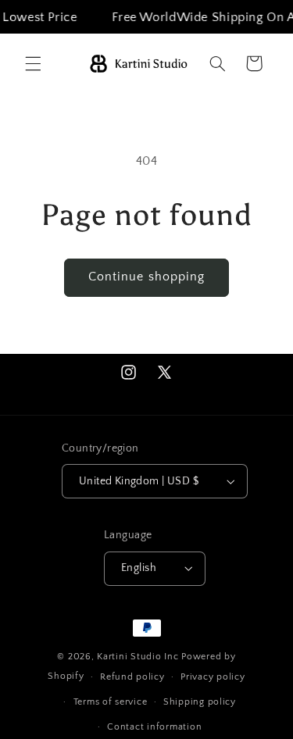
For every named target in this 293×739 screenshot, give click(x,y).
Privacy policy (212, 677)
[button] (33, 63)
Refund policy (132, 677)
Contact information (154, 727)
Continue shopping (146, 277)
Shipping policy (199, 702)
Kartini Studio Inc (137, 657)
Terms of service (110, 702)
